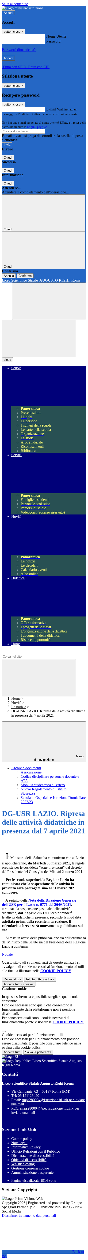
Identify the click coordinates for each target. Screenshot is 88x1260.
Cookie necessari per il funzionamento (30, 1035)
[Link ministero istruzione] (22, 8)
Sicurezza (28, 793)
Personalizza (12, 979)
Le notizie (18, 707)
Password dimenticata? (19, 50)
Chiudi (8, 157)
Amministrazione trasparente (32, 1172)
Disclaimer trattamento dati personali (29, 1215)
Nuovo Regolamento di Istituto (43, 789)
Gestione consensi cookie (30, 1168)
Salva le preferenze (38, 1052)
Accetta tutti (19, 984)
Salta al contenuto (15, 4)
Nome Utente (56, 36)
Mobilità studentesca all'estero (43, 785)
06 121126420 (28, 1096)
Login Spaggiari (37, 127)
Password (53, 41)
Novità (16, 703)
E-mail (51, 109)
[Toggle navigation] (39, 338)
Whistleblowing (23, 1164)
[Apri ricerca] (49, 301)
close (7, 359)
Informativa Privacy (26, 1147)
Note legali (19, 1143)
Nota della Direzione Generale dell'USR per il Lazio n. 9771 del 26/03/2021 (39, 902)
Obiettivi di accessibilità (28, 1160)
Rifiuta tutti (40, 979)
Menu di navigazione (59, 757)
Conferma (25, 276)
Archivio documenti (26, 768)
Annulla (9, 276)
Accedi (8, 13)
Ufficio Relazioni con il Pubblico (35, 1151)
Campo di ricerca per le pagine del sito (30, 652)
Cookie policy (21, 1139)
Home (15, 698)
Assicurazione (31, 772)
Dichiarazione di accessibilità (32, 1156)
